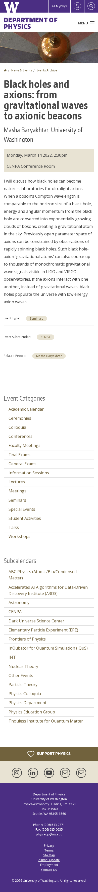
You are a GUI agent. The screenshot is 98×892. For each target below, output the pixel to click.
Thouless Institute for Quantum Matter (46, 721)
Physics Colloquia (25, 693)
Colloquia (17, 427)
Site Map (49, 855)
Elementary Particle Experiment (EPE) (43, 630)
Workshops (19, 536)
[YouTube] (50, 773)
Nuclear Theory (23, 666)
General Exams (22, 463)
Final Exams (19, 454)
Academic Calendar (26, 409)
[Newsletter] (81, 773)
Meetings (17, 491)
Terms (49, 850)
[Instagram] (18, 773)
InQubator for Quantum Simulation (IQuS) (48, 648)
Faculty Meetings (24, 445)
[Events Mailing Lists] (66, 773)
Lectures (17, 482)
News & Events (21, 70)
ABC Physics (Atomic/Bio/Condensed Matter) (43, 575)
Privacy (49, 845)
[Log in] (77, 6)
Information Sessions (29, 473)
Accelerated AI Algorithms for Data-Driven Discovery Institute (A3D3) (48, 590)
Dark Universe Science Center (36, 621)
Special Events (22, 509)
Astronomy (19, 602)
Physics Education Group (32, 712)
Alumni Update (49, 860)
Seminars (36, 318)
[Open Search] (91, 6)
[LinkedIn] (34, 773)
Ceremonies (20, 418)
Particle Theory (23, 684)
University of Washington (40, 880)
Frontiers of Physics (27, 639)
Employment (49, 865)
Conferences (20, 436)
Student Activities (25, 518)
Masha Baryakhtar (49, 356)
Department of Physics (31, 23)
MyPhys (61, 6)
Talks (14, 527)
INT (12, 657)
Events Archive (47, 70)
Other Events (21, 675)
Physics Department (27, 702)
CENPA (45, 337)
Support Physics (53, 753)
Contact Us (49, 870)
